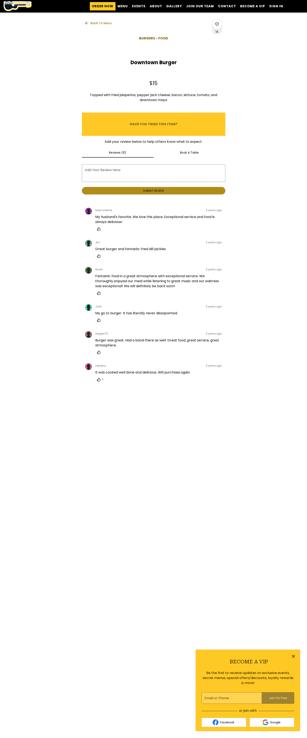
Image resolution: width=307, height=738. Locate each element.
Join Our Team (200, 6)
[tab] (118, 153)
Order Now (102, 6)
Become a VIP (252, 6)
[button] (99, 23)
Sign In (276, 6)
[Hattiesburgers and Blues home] (22, 6)
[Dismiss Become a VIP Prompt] (293, 656)
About (156, 6)
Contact (227, 6)
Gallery (174, 6)
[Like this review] (99, 229)
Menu (123, 6)
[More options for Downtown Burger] (217, 24)
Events (139, 6)
